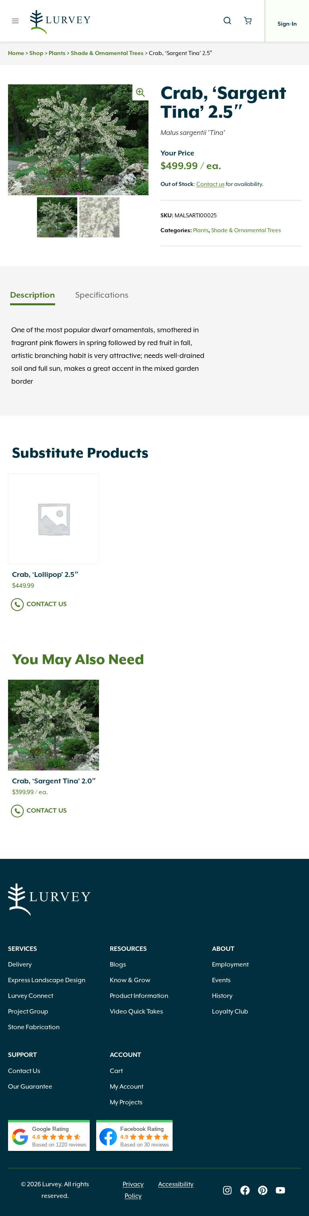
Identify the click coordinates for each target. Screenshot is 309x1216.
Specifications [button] (101, 295)
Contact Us (47, 604)
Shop (36, 53)
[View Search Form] (227, 21)
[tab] (32, 295)
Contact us (210, 184)
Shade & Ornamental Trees (107, 53)
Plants (57, 53)
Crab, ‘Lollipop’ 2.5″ (45, 575)
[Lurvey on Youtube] (280, 1190)
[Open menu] (15, 20)
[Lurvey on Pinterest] (263, 1190)
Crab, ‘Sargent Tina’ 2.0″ (54, 781)
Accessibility (176, 1184)
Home (16, 53)
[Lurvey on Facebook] (245, 1190)
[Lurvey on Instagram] (227, 1190)
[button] (140, 92)
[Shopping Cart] (248, 21)
